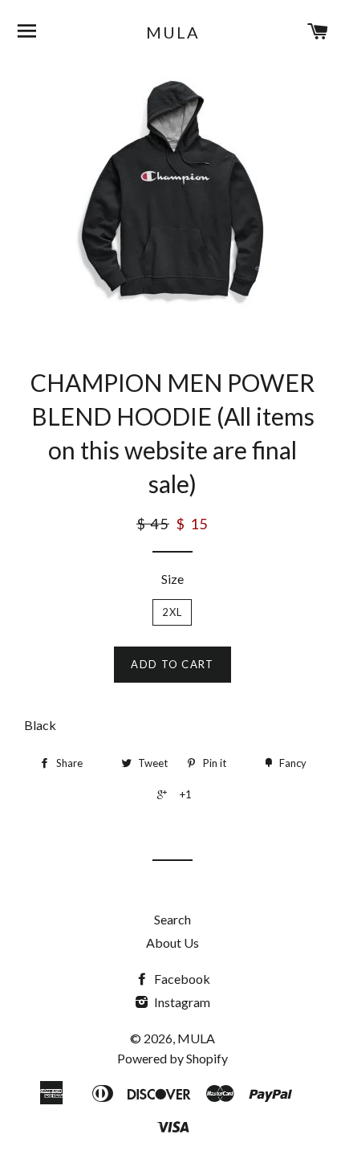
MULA (173, 32)
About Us (172, 942)
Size (172, 578)
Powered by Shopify (172, 1058)
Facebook (181, 978)
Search (172, 919)
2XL (172, 612)
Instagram (181, 1002)
